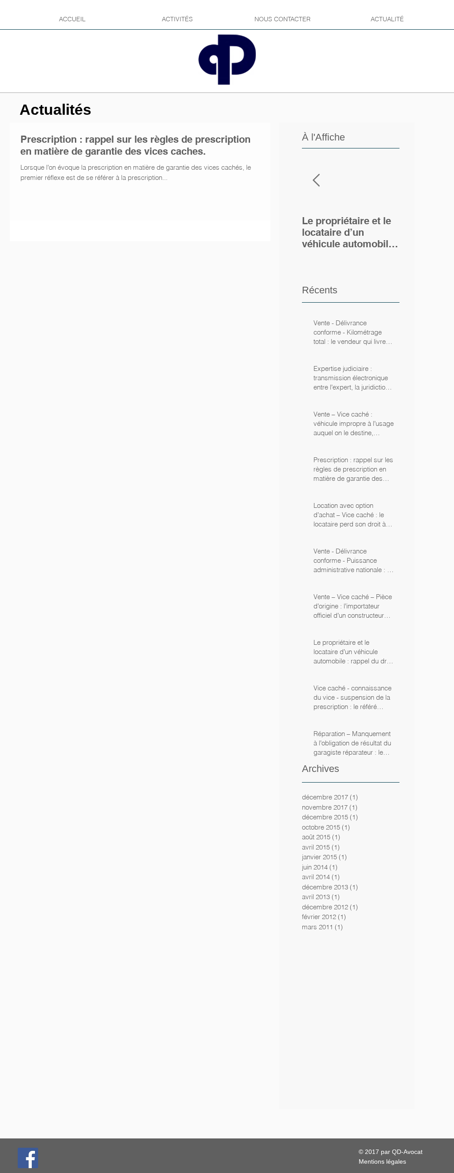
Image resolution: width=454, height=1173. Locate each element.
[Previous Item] (316, 180)
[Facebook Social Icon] (28, 1158)
